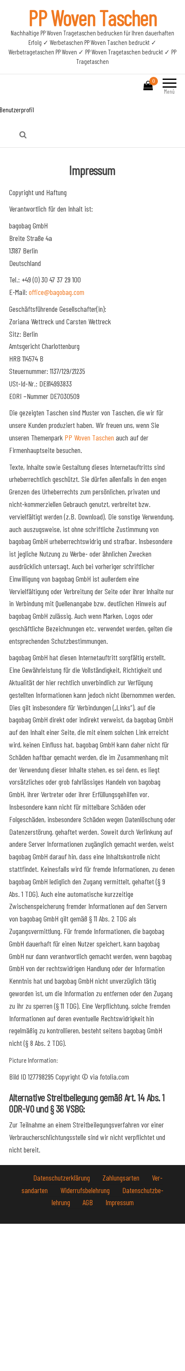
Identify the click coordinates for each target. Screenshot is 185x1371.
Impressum (119, 1202)
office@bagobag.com (56, 292)
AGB (89, 1202)
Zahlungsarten (121, 1177)
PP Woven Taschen (92, 17)
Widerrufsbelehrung (85, 1190)
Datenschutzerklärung (62, 1177)
